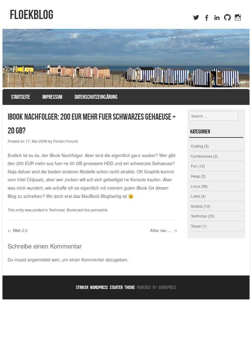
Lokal (195, 195)
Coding (197, 145)
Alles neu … (163, 230)
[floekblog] (126, 58)
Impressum (52, 97)
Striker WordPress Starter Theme (105, 287)
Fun (194, 165)
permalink (99, 209)
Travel (196, 226)
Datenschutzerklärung (96, 97)
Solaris (197, 206)
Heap (195, 176)
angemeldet (38, 259)
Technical (57, 209)
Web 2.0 (17, 230)
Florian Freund (65, 141)
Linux (195, 186)
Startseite (20, 97)
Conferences (201, 156)
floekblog (31, 14)
